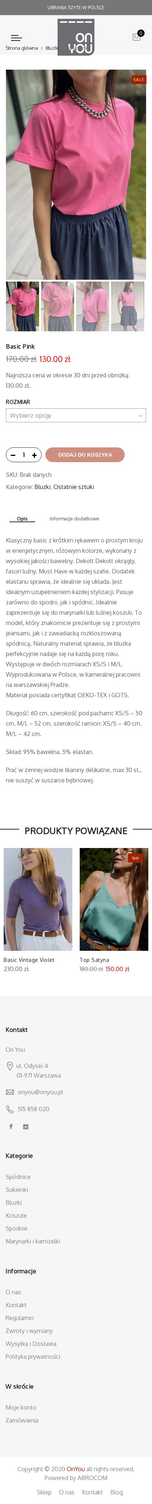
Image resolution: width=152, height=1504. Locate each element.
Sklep (44, 1492)
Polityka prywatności (33, 1356)
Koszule (16, 1215)
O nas (13, 1292)
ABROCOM (92, 1478)
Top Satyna (94, 960)
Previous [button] (24, 175)
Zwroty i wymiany (29, 1330)
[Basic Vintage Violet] (38, 899)
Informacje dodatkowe (74, 518)
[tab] (22, 519)
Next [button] (134, 175)
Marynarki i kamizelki (33, 1241)
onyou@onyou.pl (40, 1092)
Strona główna (22, 48)
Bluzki (52, 48)
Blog (116, 1492)
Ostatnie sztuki (73, 487)
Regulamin (20, 1318)
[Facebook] (11, 1126)
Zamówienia (22, 1420)
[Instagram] (26, 1126)
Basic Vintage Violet (29, 960)
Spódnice (18, 1176)
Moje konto (21, 1407)
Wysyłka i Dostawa (31, 1343)
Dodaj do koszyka (85, 455)
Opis (22, 518)
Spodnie (17, 1228)
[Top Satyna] (114, 899)
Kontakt (16, 1305)
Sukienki (17, 1189)
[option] (76, 175)
